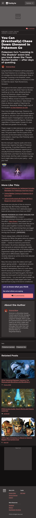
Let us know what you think (15, 287)
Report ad (18, 448)
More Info (11, 490)
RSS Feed (22, 493)
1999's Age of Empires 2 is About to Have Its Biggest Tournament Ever (16, 439)
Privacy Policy (12, 493)
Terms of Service (13, 495)
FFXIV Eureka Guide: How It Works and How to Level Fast (17, 410)
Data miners (13, 221)
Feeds (22, 490)
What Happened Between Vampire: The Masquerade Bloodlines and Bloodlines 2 (15, 381)
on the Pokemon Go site (19, 108)
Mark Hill (6, 442)
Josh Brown (6, 413)
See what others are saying (13, 291)
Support (11, 497)
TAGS (2, 343)
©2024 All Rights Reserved (15, 514)
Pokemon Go (21, 347)
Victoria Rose (10, 67)
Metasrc (11, 507)
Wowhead (11, 505)
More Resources (13, 502)
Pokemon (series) (8, 347)
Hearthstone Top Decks (15, 510)
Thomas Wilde (7, 385)
